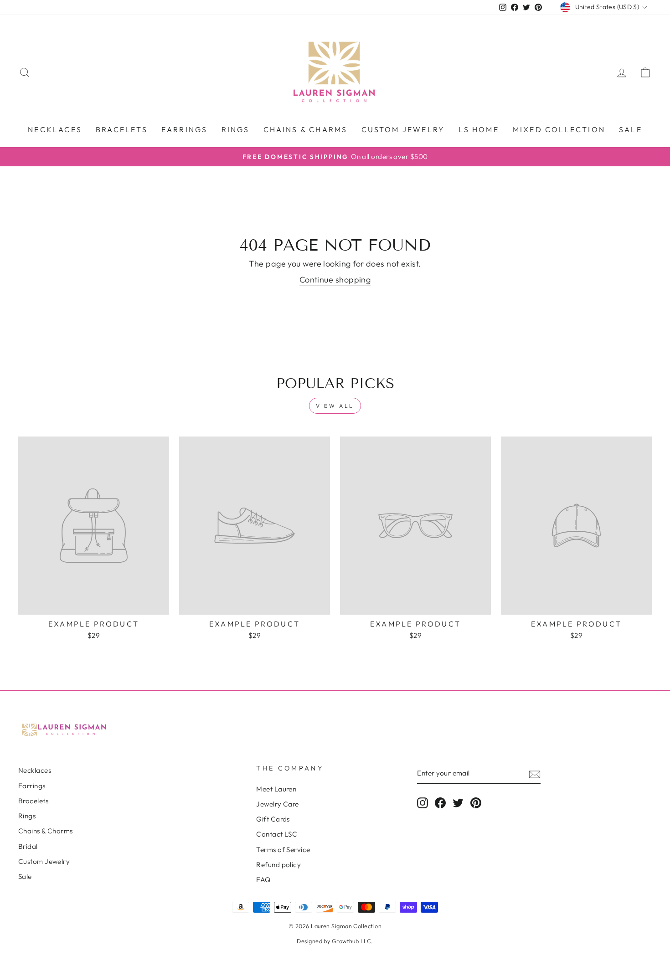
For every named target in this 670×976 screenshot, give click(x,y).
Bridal (28, 846)
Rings (236, 129)
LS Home (479, 129)
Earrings (184, 129)
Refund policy (278, 864)
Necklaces (55, 129)
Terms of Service (283, 849)
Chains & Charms (305, 129)
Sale (630, 129)
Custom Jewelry (44, 861)
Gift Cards (273, 819)
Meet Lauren (276, 789)
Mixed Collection (559, 129)
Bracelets (122, 129)
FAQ (263, 879)
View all (335, 405)
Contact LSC (276, 834)
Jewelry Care (277, 804)
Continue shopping (335, 279)
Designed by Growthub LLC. (335, 941)
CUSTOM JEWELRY (403, 129)
